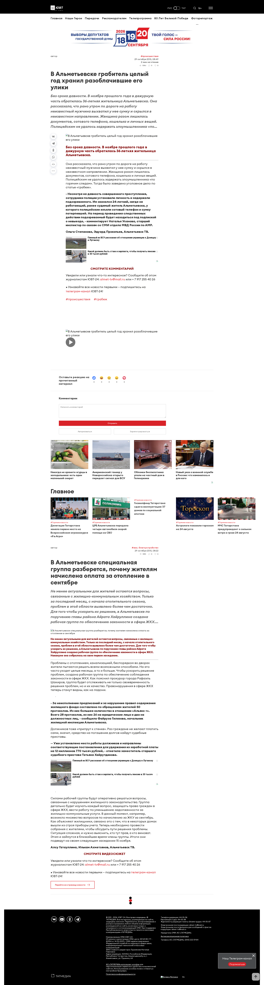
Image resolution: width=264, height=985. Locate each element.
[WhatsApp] (53, 157)
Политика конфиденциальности (120, 974)
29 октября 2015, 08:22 (146, 550)
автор (54, 56)
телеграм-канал (78, 291)
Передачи (92, 18)
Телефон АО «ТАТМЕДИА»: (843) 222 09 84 (179, 940)
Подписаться (237, 964)
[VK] (54, 919)
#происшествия (78, 299)
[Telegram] (53, 143)
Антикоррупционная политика (175, 936)
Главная (56, 18)
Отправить (112, 423)
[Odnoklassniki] (70, 919)
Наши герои (73, 18)
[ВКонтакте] (53, 136)
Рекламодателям (114, 18)
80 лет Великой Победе (171, 18)
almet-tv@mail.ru (112, 279)
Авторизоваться (85, 431)
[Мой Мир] (53, 164)
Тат (184, 8)
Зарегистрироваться (140, 431)
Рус (169, 8)
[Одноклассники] (53, 150)
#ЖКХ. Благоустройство (145, 547)
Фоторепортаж (202, 18)
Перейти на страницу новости (70, 885)
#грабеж (100, 299)
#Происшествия (149, 56)
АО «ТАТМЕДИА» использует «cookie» (123, 964)
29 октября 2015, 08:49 (146, 59)
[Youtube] (62, 919)
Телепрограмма (140, 18)
